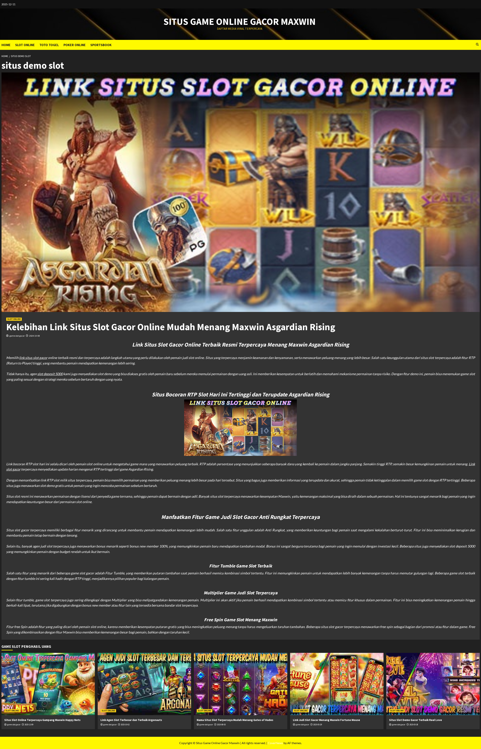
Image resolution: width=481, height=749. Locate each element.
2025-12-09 (29, 724)
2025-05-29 (317, 724)
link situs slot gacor (33, 358)
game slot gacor (17, 335)
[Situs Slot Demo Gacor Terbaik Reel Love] (433, 684)
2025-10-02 (125, 724)
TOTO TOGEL (49, 45)
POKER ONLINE (75, 45)
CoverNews (275, 743)
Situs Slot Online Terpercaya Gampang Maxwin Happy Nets (42, 720)
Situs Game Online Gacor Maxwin (239, 21)
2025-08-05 (221, 724)
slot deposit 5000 (50, 374)
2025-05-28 (413, 724)
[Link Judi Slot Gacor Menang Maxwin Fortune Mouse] (336, 684)
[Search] (477, 44)
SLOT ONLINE (25, 45)
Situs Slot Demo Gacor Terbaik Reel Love (415, 720)
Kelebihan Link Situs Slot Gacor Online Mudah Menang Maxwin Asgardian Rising (170, 327)
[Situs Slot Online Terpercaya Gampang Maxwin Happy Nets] (48, 684)
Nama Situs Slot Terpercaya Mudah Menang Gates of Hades (235, 720)
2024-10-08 (34, 335)
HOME (6, 45)
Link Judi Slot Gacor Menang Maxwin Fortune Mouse (326, 720)
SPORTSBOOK (101, 45)
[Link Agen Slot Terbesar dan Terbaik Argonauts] (144, 684)
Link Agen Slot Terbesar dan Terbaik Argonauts (131, 720)
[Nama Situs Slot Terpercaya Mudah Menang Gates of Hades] (240, 684)
